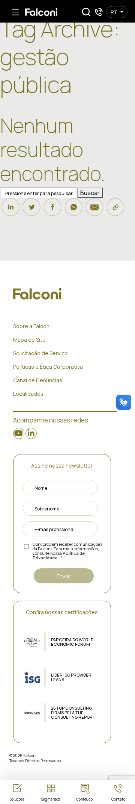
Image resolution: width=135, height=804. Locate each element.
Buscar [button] (90, 193)
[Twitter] (31, 210)
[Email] (94, 210)
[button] (86, 12)
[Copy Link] (115, 210)
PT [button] (114, 12)
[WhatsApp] (73, 210)
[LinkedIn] (10, 210)
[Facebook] (52, 210)
